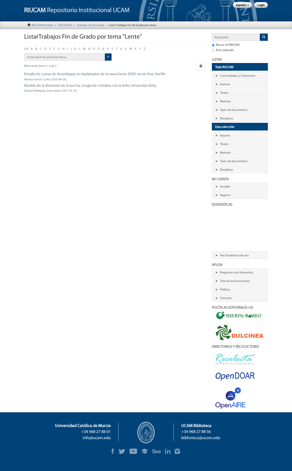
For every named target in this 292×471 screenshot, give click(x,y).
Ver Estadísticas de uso (234, 255)
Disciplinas (226, 118)
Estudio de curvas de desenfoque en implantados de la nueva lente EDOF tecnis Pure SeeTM (94, 74)
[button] (242, 5)
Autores (225, 84)
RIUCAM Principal (42, 25)
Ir (108, 57)
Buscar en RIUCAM (227, 45)
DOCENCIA (65, 25)
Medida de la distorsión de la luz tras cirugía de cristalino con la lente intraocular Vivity (90, 86)
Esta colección (225, 50)
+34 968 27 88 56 (196, 432)
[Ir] (264, 37)
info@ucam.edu (97, 438)
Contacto (226, 298)
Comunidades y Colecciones (237, 76)
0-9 (26, 49)
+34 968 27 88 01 (96, 432)
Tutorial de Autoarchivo (235, 281)
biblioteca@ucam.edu (200, 438)
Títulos (224, 93)
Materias (225, 101)
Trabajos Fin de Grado (90, 25)
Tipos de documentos (234, 110)
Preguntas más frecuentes (236, 272)
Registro (225, 195)
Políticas (225, 289)
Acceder (225, 186)
